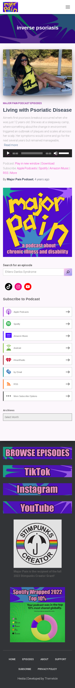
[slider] (64, 152)
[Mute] (56, 153)
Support (60, 659)
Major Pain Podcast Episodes (22, 103)
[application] (37, 153)
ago (42, 179)
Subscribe (24, 669)
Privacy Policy (47, 669)
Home (12, 659)
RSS (5, 173)
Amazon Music (59, 168)
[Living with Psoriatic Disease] (37, 72)
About (44, 659)
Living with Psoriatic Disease (37, 110)
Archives (8, 410)
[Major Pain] (12, 7)
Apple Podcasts (27, 168)
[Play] (8, 153)
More (13, 173)
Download (47, 163)
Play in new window (27, 163)
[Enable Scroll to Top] (67, 680)
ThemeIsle (51, 678)
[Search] (68, 272)
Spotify (43, 168)
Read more (11, 145)
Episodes (28, 659)
